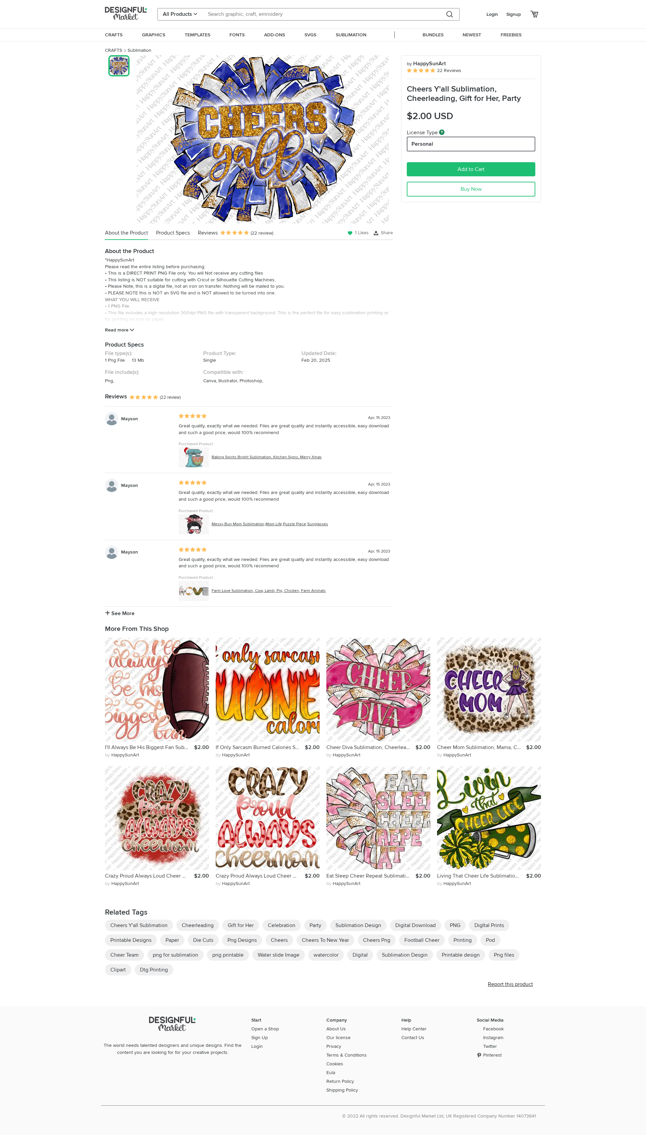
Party (315, 925)
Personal (422, 144)
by (122, 755)
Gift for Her (241, 925)
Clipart (118, 969)
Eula (330, 1072)
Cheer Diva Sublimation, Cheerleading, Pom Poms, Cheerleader (371, 747)
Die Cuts (203, 940)
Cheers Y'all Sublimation (139, 925)
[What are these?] (441, 132)
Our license (338, 1037)
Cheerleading (198, 925)
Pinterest (492, 1055)
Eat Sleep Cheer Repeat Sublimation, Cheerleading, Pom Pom (371, 876)
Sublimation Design (358, 925)
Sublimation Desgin (405, 955)
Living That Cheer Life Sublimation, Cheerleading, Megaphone (481, 876)
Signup (513, 14)
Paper (172, 940)
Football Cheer (421, 940)
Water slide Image (278, 955)
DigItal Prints (489, 925)
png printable (228, 955)
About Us (336, 1029)
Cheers (279, 940)
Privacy (333, 1046)
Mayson (129, 419)
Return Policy (340, 1081)
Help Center (414, 1029)
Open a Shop (265, 1029)
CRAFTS (113, 50)
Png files (504, 955)
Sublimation (139, 50)
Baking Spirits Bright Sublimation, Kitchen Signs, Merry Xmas (267, 457)
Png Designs (242, 940)
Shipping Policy (342, 1090)
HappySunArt (426, 63)
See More (122, 613)
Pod (490, 940)
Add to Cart (471, 169)
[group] (262, 139)
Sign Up (259, 1037)
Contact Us (412, 1037)
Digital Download (415, 925)
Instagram (493, 1037)
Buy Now (471, 189)
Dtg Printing (154, 969)
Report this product (510, 984)
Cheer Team (124, 955)
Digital (360, 955)
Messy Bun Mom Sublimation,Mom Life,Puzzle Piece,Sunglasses (270, 524)
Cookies (334, 1064)
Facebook (493, 1029)
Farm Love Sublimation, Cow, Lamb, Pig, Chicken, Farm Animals (269, 590)
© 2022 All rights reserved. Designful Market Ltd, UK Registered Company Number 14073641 (439, 1116)
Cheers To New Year (325, 940)
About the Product (126, 232)
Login (492, 14)
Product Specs (173, 232)
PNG (455, 925)
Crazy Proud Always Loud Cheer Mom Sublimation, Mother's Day (260, 876)
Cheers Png (376, 940)
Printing (463, 940)
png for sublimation (175, 955)
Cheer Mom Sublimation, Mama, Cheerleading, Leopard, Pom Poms (481, 747)
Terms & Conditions (346, 1055)
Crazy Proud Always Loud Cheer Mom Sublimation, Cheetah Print (149, 876)
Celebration (281, 925)
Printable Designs (130, 940)
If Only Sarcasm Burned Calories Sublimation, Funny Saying (260, 747)
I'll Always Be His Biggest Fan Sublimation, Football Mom (149, 747)
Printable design (461, 955)
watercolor (326, 955)
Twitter (490, 1046)
